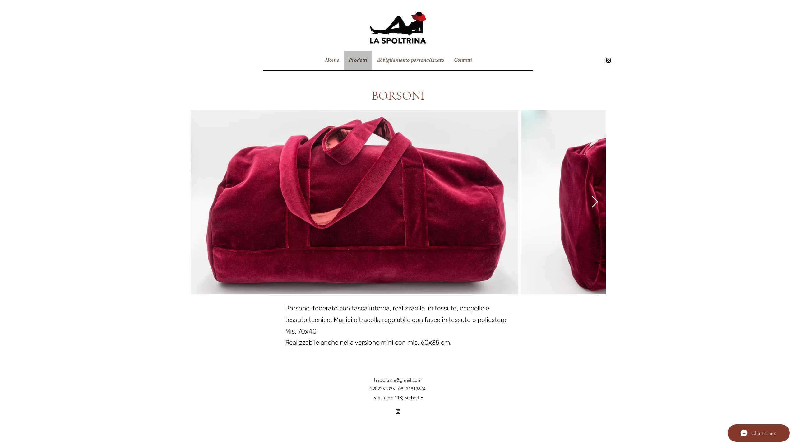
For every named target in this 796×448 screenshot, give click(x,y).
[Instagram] (608, 60)
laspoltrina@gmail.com (398, 380)
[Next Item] (595, 202)
